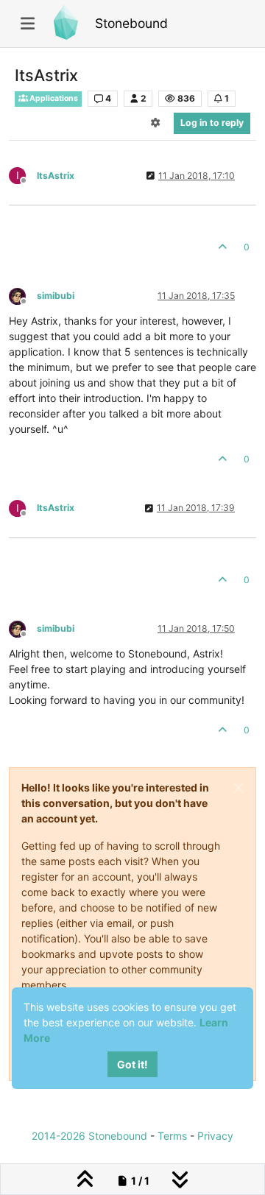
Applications (53, 98)
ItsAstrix (55, 175)
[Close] (238, 788)
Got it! (132, 1064)
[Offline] (23, 295)
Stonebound (131, 23)
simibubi (55, 295)
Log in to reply (212, 122)
